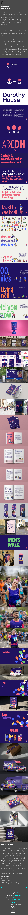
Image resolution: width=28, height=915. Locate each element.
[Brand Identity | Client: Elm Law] (21, 888)
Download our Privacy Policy (14, 904)
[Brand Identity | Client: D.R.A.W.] (7, 888)
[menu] (25, 2)
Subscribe (20, 893)
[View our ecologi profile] (13, 909)
